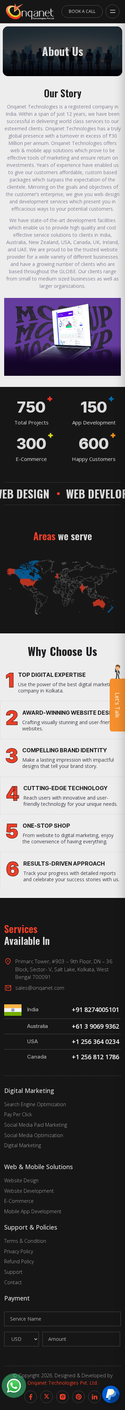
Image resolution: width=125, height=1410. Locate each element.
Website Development (29, 1191)
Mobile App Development (32, 1211)
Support (13, 1272)
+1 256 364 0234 (96, 1041)
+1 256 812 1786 (96, 1057)
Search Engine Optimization (35, 1104)
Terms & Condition (25, 1241)
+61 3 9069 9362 (96, 1026)
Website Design (21, 1180)
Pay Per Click (18, 1114)
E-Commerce (19, 1201)
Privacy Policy (18, 1251)
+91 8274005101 (96, 1009)
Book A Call (82, 11)
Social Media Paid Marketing (35, 1124)
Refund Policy (19, 1261)
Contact (13, 1282)
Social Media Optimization (33, 1135)
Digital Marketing (22, 1145)
